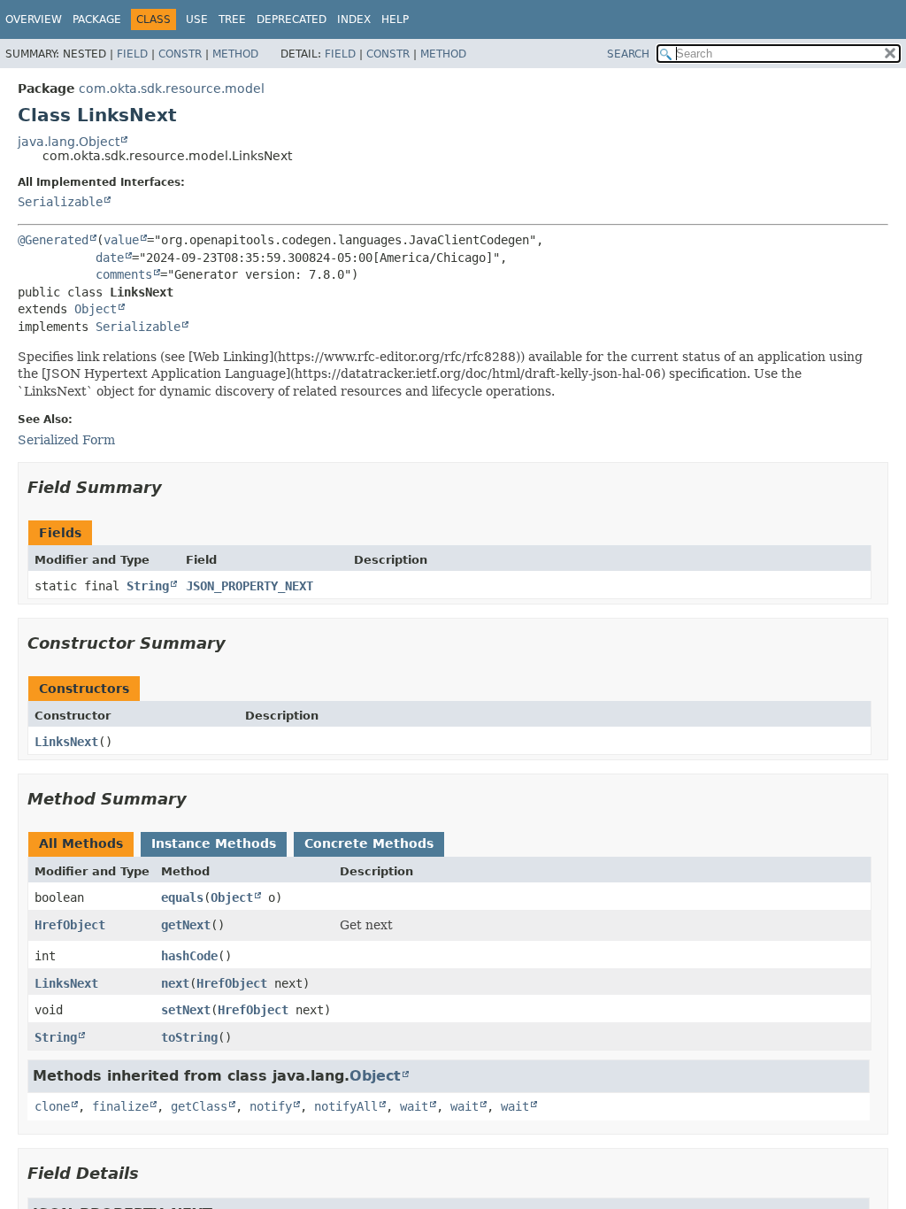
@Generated (53, 240)
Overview (33, 19)
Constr (180, 54)
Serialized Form (66, 440)
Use (197, 19)
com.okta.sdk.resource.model (172, 88)
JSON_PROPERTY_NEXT (249, 586)
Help (395, 19)
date (110, 257)
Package (97, 19)
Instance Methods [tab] (213, 843)
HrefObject (70, 925)
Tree (232, 19)
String (148, 586)
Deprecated (291, 19)
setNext (186, 1010)
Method (235, 54)
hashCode (189, 956)
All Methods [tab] (81, 843)
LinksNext (66, 742)
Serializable (60, 202)
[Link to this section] (174, 487)
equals (182, 897)
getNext (186, 925)
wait (414, 1106)
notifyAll (346, 1106)
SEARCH (628, 54)
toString (189, 1037)
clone (52, 1106)
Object (95, 309)
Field (132, 54)
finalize (120, 1106)
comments (124, 274)
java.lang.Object (68, 142)
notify (271, 1106)
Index (354, 19)
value (121, 240)
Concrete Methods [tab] (369, 843)
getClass (199, 1106)
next (175, 983)
